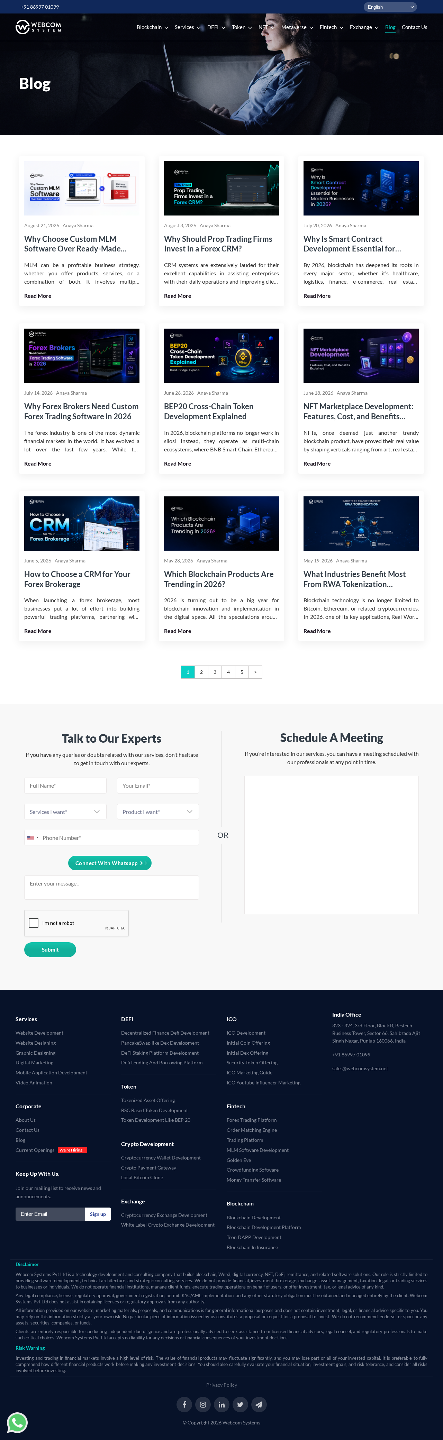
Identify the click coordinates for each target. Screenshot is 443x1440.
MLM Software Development (258, 1150)
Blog (20, 1140)
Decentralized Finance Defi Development (165, 1033)
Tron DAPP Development (254, 1237)
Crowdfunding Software (253, 1170)
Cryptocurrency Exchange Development (164, 1215)
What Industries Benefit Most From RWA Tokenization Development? (355, 579)
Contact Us (27, 1130)
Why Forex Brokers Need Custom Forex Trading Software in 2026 (81, 411)
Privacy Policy (221, 1385)
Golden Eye (239, 1160)
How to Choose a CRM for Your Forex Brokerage (77, 579)
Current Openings (35, 1150)
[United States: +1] (32, 837)
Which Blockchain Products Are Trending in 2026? (219, 579)
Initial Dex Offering (247, 1053)
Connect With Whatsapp (106, 863)
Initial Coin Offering (248, 1043)
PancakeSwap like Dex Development (160, 1043)
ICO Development (246, 1033)
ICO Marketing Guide (249, 1072)
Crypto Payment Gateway (148, 1168)
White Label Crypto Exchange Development (168, 1225)
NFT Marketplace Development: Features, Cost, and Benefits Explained (359, 412)
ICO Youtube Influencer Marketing (263, 1082)
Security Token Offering (252, 1062)
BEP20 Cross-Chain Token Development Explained (209, 411)
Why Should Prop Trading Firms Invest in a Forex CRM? (218, 244)
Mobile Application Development (51, 1072)
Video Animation (34, 1082)
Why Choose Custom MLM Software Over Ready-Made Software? (72, 244)
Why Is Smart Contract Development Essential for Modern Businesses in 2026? (352, 244)
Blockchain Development (254, 1217)
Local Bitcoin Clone (142, 1177)
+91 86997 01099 (40, 7)
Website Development (39, 1033)
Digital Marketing (34, 1062)
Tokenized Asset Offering (148, 1100)
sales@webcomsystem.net (360, 1068)
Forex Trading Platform (252, 1120)
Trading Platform (245, 1140)
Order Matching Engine (252, 1130)
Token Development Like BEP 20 (155, 1120)
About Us (26, 1120)
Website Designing (36, 1043)
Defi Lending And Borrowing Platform (162, 1062)
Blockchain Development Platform (264, 1227)
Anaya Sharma (78, 225)
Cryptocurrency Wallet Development (161, 1158)
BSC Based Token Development (154, 1110)
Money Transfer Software (254, 1180)
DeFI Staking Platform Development (160, 1053)
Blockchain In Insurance (252, 1247)
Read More (38, 295)
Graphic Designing (35, 1053)
